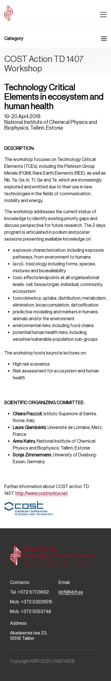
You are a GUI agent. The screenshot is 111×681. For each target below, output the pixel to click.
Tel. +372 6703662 (29, 592)
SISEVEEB (64, 661)
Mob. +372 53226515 (31, 602)
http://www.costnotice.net (41, 493)
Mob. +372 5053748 (30, 611)
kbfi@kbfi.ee (71, 592)
